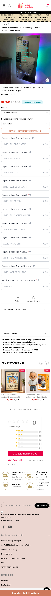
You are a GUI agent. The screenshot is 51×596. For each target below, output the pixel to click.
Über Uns (4, 574)
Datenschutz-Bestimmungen (13, 552)
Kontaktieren (6, 578)
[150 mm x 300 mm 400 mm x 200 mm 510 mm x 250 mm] (25, 112)
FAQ (2, 556)
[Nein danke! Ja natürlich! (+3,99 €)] (25, 124)
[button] (4, 5)
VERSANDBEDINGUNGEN (10, 561)
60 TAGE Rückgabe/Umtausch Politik (15, 538)
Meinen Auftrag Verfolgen (11, 534)
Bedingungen (6, 547)
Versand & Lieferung (9, 543)
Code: (9, 20)
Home (4, 24)
